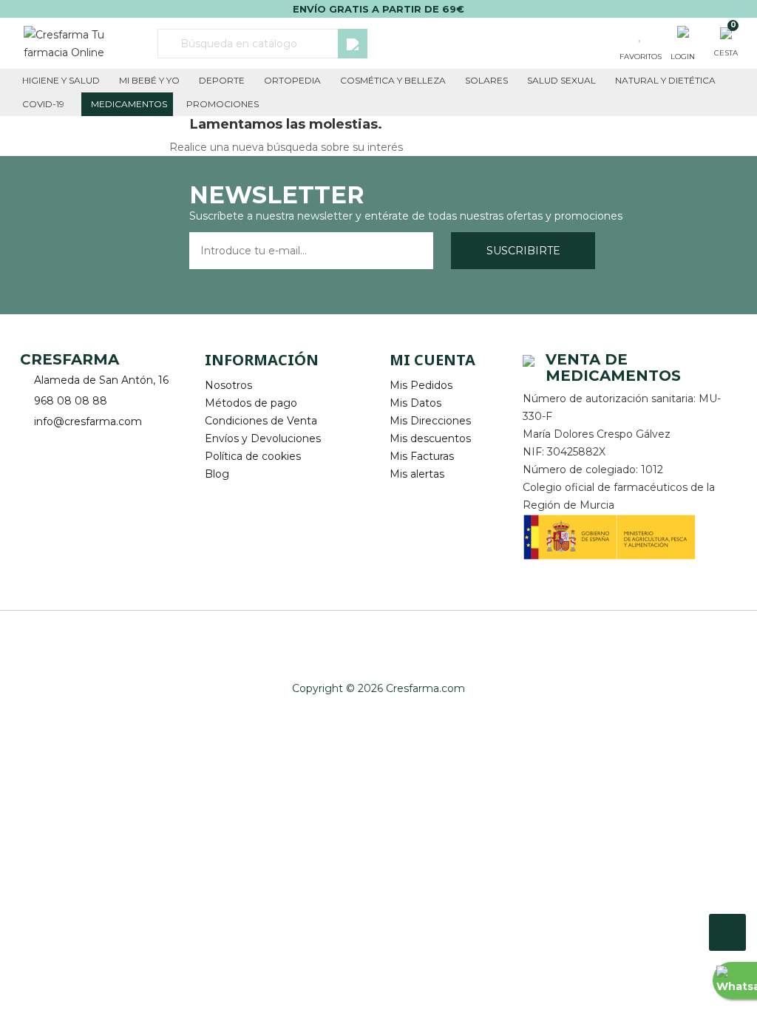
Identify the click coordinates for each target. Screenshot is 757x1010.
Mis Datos (415, 403)
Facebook (33, 445)
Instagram (73, 445)
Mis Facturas (422, 456)
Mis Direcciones (430, 420)
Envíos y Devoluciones (263, 438)
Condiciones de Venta (261, 420)
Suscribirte (523, 250)
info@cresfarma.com (88, 421)
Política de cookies (253, 456)
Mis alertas (417, 474)
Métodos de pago (251, 403)
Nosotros (228, 385)
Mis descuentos (430, 438)
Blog (217, 474)
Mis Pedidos (421, 385)
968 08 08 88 (70, 400)
